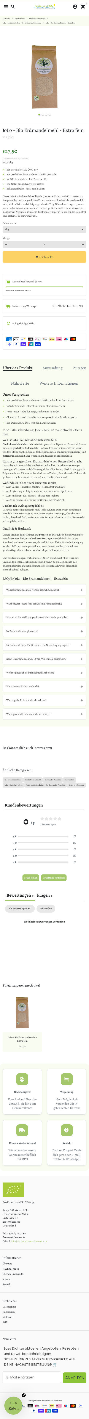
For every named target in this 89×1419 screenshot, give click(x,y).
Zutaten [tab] (79, 368)
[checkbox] (46, 909)
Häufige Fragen (11, 1268)
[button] (44, 836)
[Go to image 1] (39, 114)
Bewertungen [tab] (19, 895)
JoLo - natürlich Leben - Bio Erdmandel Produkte (22, 23)
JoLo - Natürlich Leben (13, 785)
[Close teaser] (24, 1395)
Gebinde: (9, 223)
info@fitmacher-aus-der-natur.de (29, 1241)
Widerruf (7, 1317)
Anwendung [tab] (53, 368)
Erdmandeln (20, 18)
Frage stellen (31, 877)
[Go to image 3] (46, 114)
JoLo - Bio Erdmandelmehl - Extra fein (60, 23)
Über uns (7, 1263)
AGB (5, 1322)
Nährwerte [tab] (20, 383)
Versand (7, 1279)
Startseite (6, 18)
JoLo (10, 137)
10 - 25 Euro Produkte (13, 779)
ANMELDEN (74, 1377)
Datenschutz (9, 1306)
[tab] (44, 896)
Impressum (9, 1312)
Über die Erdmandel (13, 1274)
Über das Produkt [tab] (17, 368)
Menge (6, 238)
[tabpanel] (44, 936)
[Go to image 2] (43, 114)
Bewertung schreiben (54, 877)
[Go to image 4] (50, 114)
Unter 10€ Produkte (76, 785)
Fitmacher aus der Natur (52, 1400)
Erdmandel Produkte (37, 18)
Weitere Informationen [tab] (59, 383)
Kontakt (7, 1284)
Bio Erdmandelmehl (33, 779)
